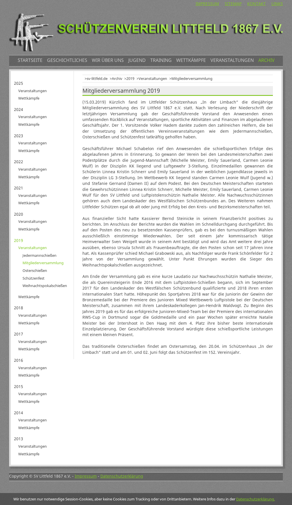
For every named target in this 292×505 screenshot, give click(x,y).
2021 (18, 188)
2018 (18, 307)
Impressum (207, 3)
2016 (18, 360)
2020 (18, 214)
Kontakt (256, 3)
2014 (18, 412)
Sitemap (233, 3)
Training (161, 60)
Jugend (137, 60)
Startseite (30, 60)
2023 (18, 135)
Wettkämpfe (191, 60)
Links (277, 3)
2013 (18, 438)
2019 (130, 78)
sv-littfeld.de (97, 78)
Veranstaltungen (232, 60)
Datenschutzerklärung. (255, 499)
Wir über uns (108, 60)
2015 (18, 386)
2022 (18, 161)
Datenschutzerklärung (121, 476)
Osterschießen (35, 270)
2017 (18, 334)
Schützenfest (33, 278)
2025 (18, 83)
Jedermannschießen (39, 255)
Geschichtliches (67, 60)
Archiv (266, 60)
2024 (18, 109)
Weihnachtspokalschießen (45, 285)
